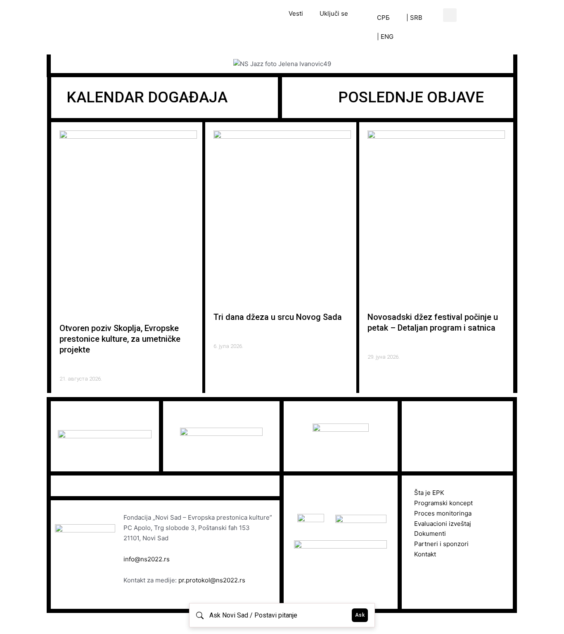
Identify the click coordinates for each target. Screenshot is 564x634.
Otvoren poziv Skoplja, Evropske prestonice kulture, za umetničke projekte (119, 339)
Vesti (296, 13)
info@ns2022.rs (146, 559)
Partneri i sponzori (441, 544)
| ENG (385, 36)
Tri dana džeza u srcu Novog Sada (277, 317)
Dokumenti (430, 533)
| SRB (414, 17)
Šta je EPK (429, 493)
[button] (450, 15)
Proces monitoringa (443, 513)
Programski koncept (443, 503)
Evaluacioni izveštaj (442, 524)
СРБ (383, 17)
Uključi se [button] (334, 13)
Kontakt (425, 554)
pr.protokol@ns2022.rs (211, 580)
